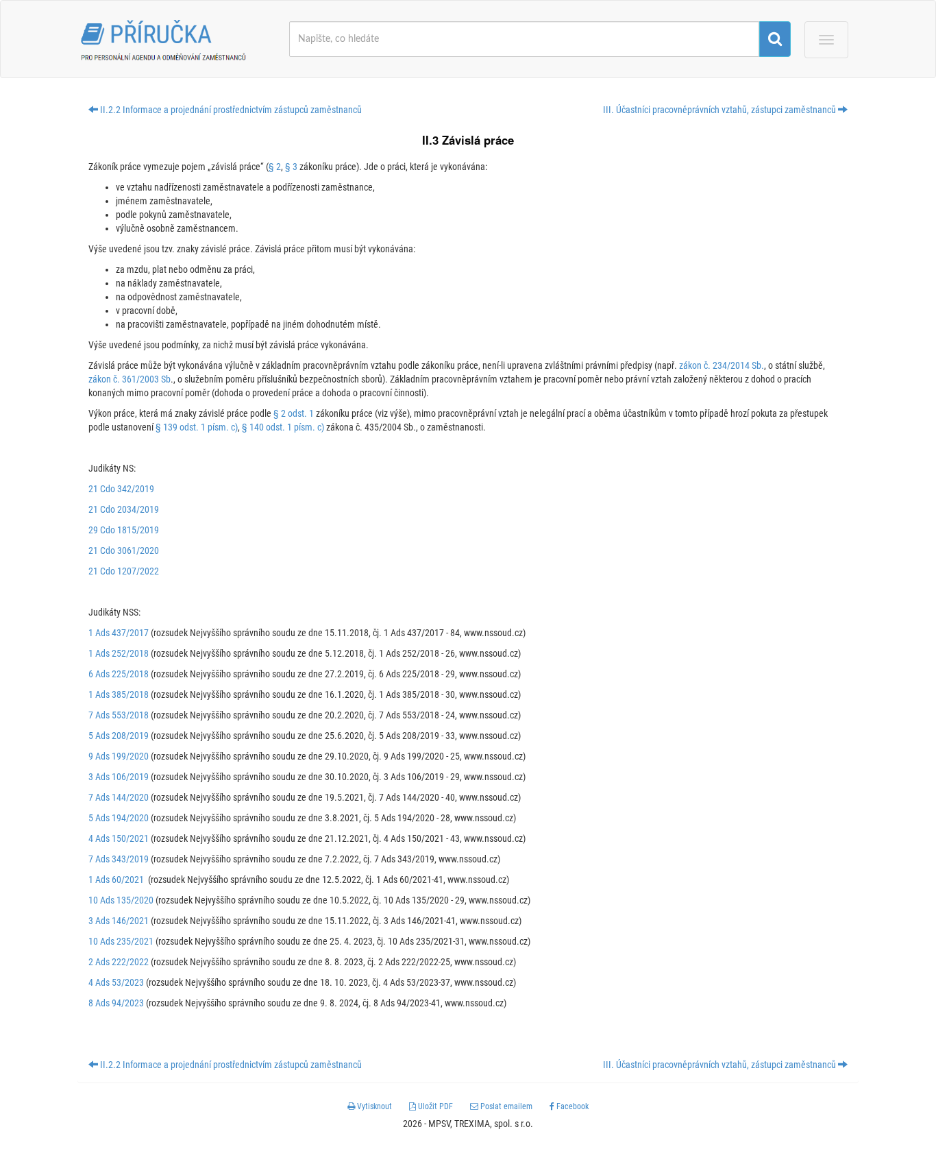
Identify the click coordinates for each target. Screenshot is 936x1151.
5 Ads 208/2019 (118, 735)
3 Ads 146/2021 (118, 920)
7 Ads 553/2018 (118, 715)
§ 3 (291, 166)
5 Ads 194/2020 (118, 817)
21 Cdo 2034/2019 (123, 509)
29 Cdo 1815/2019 (123, 529)
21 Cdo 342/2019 (121, 488)
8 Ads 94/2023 (116, 1002)
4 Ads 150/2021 (118, 838)
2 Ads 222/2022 (118, 961)
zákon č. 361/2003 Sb (129, 379)
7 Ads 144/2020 (118, 797)
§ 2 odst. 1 (293, 413)
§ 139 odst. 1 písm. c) (197, 427)
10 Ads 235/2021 (120, 941)
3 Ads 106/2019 (118, 776)
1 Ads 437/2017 (118, 632)
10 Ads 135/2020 (120, 900)
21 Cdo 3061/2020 (123, 550)
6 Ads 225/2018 (118, 673)
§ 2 (275, 166)
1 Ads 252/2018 (118, 653)
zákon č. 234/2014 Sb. (721, 365)
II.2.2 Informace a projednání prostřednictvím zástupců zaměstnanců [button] (230, 109)
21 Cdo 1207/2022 (123, 571)
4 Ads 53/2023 (116, 982)
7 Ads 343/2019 (118, 858)
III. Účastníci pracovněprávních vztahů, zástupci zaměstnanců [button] (720, 109)
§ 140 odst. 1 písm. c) (283, 427)
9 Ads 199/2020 (118, 756)
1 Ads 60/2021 (116, 879)
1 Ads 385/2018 (118, 694)
